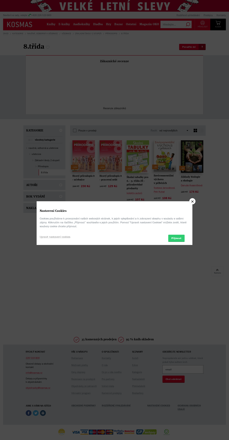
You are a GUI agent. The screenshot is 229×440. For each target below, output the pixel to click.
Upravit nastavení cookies (55, 237)
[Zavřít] (192, 201)
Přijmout (176, 238)
